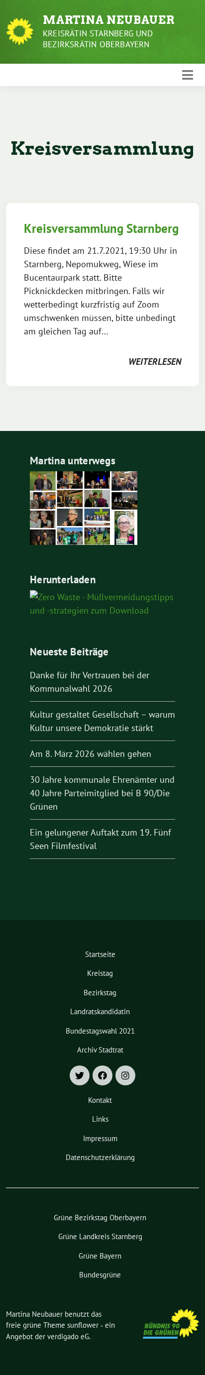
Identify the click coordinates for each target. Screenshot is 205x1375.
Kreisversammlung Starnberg (101, 228)
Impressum (100, 1138)
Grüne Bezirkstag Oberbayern (100, 1217)
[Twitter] (80, 1075)
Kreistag (100, 973)
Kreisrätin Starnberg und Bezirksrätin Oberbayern (98, 39)
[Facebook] (102, 1075)
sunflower (83, 1325)
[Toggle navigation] (187, 75)
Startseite (100, 954)
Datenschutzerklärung (100, 1157)
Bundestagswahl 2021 (100, 1031)
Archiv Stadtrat (100, 1050)
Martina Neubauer (109, 19)
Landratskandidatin (100, 1011)
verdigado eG (68, 1336)
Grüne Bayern (100, 1256)
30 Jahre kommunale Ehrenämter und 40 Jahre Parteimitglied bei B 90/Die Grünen (102, 793)
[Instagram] (125, 1075)
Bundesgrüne (100, 1274)
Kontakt (100, 1100)
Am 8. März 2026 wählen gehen (90, 753)
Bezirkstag (100, 992)
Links (100, 1119)
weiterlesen (154, 361)
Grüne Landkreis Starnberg (100, 1236)
